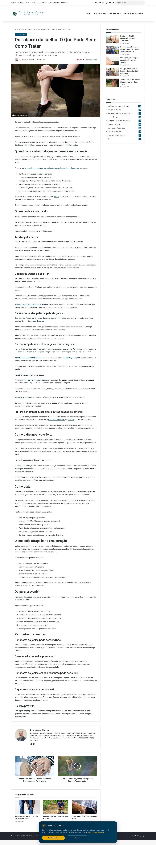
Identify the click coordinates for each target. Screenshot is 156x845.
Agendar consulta (134, 13)
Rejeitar (77, 838)
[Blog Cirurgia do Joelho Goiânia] (28, 13)
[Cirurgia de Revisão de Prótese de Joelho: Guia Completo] (112, 72)
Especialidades (54, 2)
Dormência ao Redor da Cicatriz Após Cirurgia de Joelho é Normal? (129, 49)
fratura (56, 196)
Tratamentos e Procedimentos (118, 113)
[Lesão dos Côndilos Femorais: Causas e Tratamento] (112, 39)
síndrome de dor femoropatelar (29, 358)
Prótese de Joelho (114, 132)
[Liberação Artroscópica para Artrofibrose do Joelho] (112, 61)
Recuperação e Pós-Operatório (118, 121)
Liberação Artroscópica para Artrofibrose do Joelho (129, 60)
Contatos (64, 2)
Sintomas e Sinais (113, 124)
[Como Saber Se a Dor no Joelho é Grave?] (84, 807)
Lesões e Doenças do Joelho (118, 106)
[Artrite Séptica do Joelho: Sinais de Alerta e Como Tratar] (112, 83)
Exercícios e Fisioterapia (116, 128)
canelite (71, 419)
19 (108, 139)
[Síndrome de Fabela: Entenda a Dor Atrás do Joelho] (27, 807)
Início (34, 2)
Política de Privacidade (96, 832)
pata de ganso (38, 321)
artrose (21, 397)
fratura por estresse (56, 419)
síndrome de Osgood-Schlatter (29, 304)
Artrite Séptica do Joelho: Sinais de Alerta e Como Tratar (130, 82)
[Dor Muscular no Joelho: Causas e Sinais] (55, 807)
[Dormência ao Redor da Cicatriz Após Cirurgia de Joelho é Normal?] (112, 50)
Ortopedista (42, 2)
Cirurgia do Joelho (114, 110)
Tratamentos (115, 13)
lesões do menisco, (30, 380)
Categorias (99, 13)
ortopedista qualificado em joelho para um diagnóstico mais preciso (52, 168)
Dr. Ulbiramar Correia (39, 730)
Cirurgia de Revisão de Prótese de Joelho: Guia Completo (129, 71)
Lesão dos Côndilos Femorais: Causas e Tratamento (128, 38)
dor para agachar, (70, 358)
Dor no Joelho (26, 29)
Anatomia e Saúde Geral (116, 135)
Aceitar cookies (53, 838)
